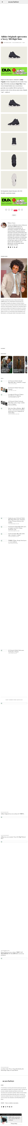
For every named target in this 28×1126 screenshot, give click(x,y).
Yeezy (14, 215)
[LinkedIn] (15, 247)
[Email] (22, 210)
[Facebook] (6, 210)
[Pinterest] (7, 1107)
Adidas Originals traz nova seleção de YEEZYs (12, 813)
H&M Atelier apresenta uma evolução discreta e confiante (14, 1119)
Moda (24, 42)
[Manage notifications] (3, 1123)
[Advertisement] (14, 14)
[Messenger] (9, 210)
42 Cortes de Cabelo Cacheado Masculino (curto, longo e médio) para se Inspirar (16, 403)
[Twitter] (12, 210)
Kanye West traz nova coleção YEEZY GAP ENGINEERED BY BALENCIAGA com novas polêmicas (12, 954)
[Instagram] (12, 247)
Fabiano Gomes (11, 223)
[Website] (17, 247)
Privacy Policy (14, 1123)
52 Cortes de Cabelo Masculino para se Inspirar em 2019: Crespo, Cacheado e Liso (17, 528)
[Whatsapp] (19, 210)
